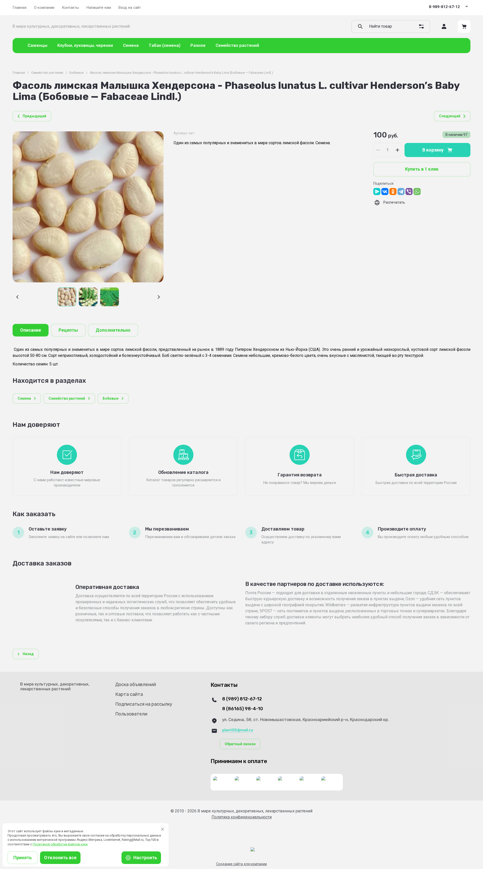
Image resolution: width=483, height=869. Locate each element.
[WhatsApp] (417, 191)
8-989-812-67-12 (444, 7)
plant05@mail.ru (237, 730)
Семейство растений (47, 72)
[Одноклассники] (392, 191)
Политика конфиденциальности (242, 817)
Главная (19, 72)
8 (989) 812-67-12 (242, 699)
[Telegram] (401, 191)
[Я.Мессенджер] (376, 191)
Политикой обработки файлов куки (60, 844)
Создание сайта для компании (241, 864)
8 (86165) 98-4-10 (242, 708)
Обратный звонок (240, 744)
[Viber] (409, 191)
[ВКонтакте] (384, 191)
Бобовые (76, 72)
